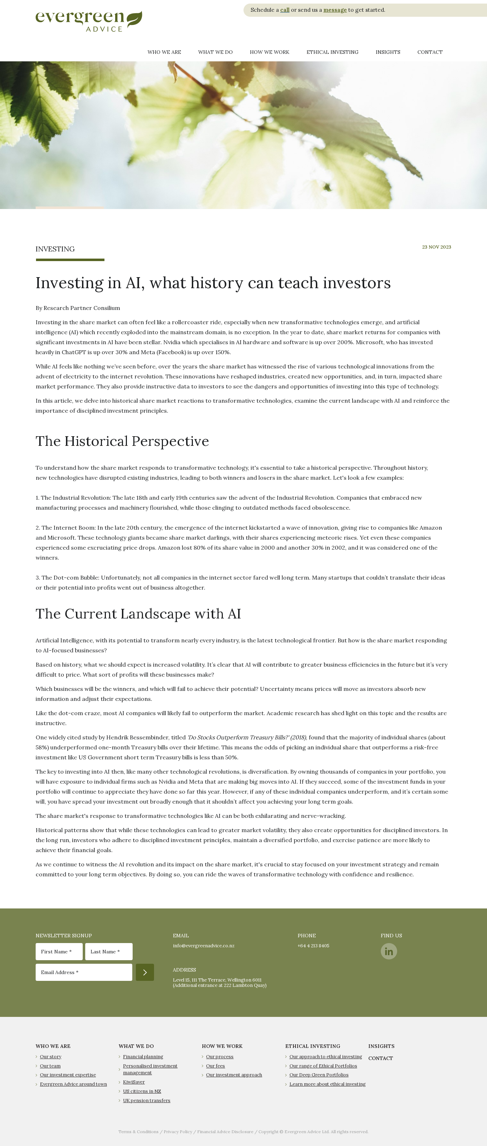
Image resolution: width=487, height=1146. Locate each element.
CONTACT (380, 1058)
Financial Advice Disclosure (225, 1131)
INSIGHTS (381, 1046)
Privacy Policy (178, 1131)
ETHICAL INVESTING (312, 1046)
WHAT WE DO (136, 1046)
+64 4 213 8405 (313, 946)
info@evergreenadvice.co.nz (204, 946)
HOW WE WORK (222, 1046)
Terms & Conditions (138, 1131)
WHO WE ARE (53, 1046)
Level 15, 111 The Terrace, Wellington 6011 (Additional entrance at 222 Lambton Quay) (220, 982)
